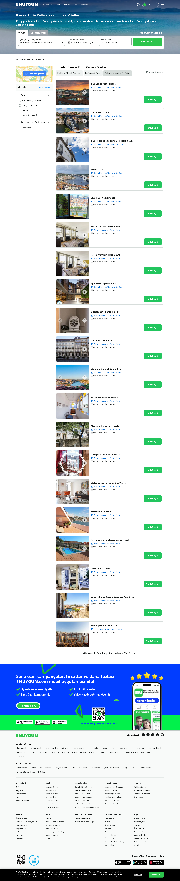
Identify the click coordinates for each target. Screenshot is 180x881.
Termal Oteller (36, 767)
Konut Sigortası (52, 835)
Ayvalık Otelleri (57, 752)
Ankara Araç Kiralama (113, 790)
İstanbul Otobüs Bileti (83, 787)
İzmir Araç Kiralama (112, 794)
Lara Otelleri (21, 756)
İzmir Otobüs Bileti (82, 794)
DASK (48, 838)
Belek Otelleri (71, 752)
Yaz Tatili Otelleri (38, 772)
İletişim (107, 822)
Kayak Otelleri (145, 767)
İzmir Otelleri (51, 797)
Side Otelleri (66, 748)
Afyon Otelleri (146, 752)
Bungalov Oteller (129, 767)
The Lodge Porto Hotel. (103, 83)
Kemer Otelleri (52, 748)
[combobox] (43, 42)
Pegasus (19, 790)
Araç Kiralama (111, 783)
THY (17, 787)
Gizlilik (136, 845)
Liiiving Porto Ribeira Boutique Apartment (113, 597)
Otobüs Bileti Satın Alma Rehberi (88, 807)
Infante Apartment (101, 568)
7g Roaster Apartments (103, 283)
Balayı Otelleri (21, 767)
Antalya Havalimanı (142, 794)
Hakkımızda (109, 818)
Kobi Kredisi (21, 832)
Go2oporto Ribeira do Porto (105, 454)
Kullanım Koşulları (141, 842)
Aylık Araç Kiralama (112, 800)
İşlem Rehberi (139, 828)
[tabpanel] (90, 42)
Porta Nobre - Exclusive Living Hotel (110, 539)
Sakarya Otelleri (138, 748)
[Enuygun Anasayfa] (27, 5)
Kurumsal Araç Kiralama (114, 804)
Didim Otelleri (79, 748)
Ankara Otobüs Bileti (83, 790)
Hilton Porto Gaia (100, 112)
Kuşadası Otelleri (87, 752)
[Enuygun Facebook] (143, 735)
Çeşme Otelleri (37, 748)
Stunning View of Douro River (106, 368)
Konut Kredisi (21, 825)
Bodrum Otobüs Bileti (83, 797)
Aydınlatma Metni (141, 838)
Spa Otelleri (95, 767)
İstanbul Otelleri (52, 787)
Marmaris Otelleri (53, 800)
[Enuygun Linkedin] (157, 735)
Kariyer (108, 832)
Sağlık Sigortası (52, 828)
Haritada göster (36, 73)
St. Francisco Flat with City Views (108, 482)
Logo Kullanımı (110, 835)
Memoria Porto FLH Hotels (105, 425)
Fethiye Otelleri (52, 804)
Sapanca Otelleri (131, 752)
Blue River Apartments (103, 197)
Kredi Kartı (20, 835)
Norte (27, 59)
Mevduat (19, 838)
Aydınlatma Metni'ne (113, 874)
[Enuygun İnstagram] (148, 735)
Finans (19, 814)
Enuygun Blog (139, 818)
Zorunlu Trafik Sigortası (55, 822)
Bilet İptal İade (140, 835)
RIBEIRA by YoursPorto (102, 511)
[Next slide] (84, 92)
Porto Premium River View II (106, 254)
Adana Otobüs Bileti (83, 800)
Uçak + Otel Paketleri (54, 807)
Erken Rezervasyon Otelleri (56, 767)
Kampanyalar (139, 822)
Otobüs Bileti (81, 783)
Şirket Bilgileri (110, 825)
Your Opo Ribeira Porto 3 (104, 625)
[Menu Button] (150, 4)
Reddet (35, 877)
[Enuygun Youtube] (162, 735)
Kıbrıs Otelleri (94, 748)
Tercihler (138, 874)
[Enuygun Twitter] (152, 735)
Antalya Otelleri (52, 790)
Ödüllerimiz (109, 838)
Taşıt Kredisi (21, 828)
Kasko (48, 818)
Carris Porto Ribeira (101, 340)
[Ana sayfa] (17, 59)
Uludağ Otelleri (109, 748)
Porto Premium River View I (105, 226)
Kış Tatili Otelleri (22, 772)
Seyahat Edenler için (83, 818)
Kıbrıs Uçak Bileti (22, 800)
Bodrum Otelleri (52, 794)
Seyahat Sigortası (53, 825)
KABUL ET (156, 874)
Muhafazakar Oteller (79, 767)
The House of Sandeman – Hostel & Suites (113, 140)
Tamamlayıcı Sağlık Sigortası (57, 832)
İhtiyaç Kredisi (21, 818)
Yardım (137, 825)
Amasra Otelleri (41, 752)
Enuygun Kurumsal (83, 814)
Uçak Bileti (21, 783)
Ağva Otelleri (123, 748)
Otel (21, 59)
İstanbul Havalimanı (142, 790)
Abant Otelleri (153, 748)
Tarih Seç (151, 99)
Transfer (138, 783)
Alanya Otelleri (22, 748)
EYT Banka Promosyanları (26, 822)
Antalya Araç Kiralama (113, 797)
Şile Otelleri (101, 752)
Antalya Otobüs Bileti (83, 804)
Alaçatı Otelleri (115, 752)
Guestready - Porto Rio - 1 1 (105, 311)
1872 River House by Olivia (104, 397)
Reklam (108, 828)
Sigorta (49, 814)
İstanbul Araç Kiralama (114, 787)
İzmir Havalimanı (141, 797)
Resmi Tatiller (139, 832)
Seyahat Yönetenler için (84, 822)
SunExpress (21, 794)
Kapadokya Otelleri (24, 752)
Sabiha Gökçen (140, 787)
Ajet (17, 797)
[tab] (22, 33)
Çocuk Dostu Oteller (112, 767)
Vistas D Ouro (98, 169)
